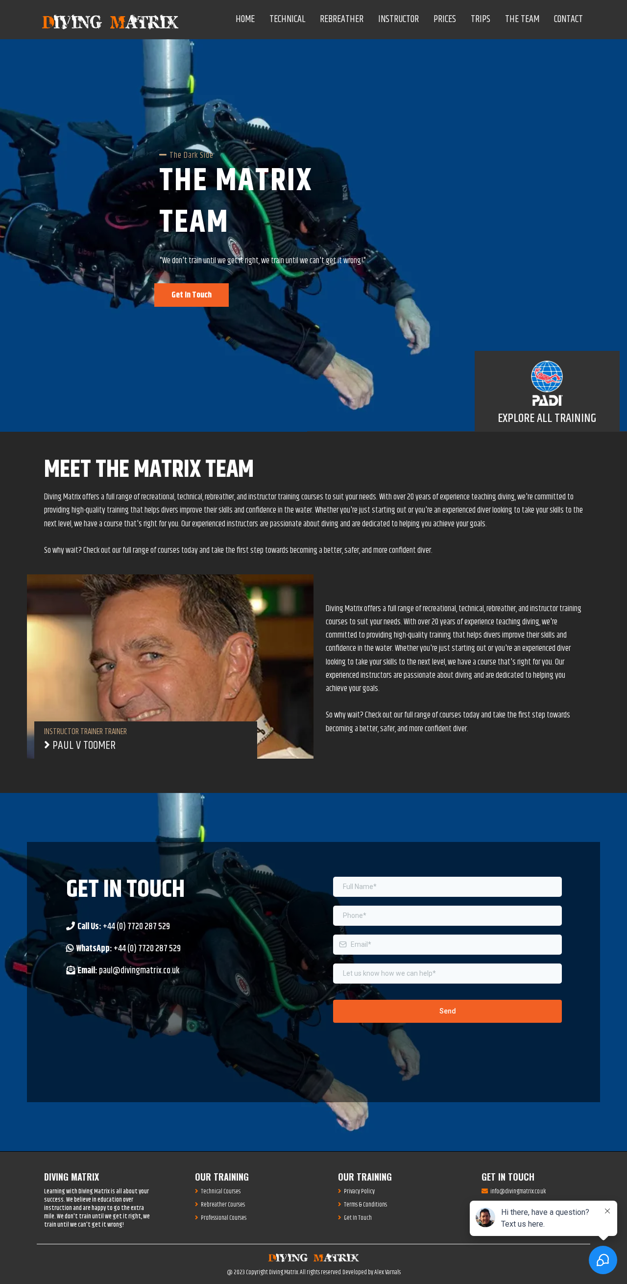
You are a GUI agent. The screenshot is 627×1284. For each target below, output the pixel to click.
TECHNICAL (287, 19)
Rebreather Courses (223, 1205)
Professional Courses (223, 1218)
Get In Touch (358, 1218)
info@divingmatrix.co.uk (518, 1191)
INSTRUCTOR (398, 19)
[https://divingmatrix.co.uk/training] (547, 383)
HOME (245, 19)
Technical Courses (221, 1191)
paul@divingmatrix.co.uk (139, 971)
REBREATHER (341, 19)
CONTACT (568, 19)
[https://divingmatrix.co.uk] (110, 20)
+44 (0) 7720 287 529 (136, 927)
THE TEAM (522, 19)
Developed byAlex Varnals (371, 1272)
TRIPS (480, 19)
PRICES (445, 19)
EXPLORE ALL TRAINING (547, 418)
